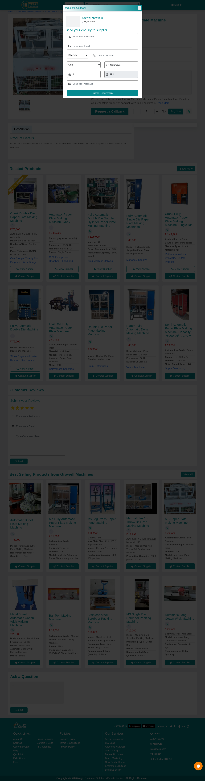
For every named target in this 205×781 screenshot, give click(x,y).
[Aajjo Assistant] (198, 766)
